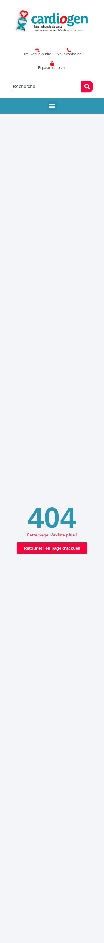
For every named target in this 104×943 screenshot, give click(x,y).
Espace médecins (52, 68)
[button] (52, 106)
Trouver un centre (37, 54)
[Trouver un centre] (37, 50)
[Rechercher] (87, 86)
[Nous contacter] (69, 50)
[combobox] (46, 86)
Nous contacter (69, 54)
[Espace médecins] (52, 63)
